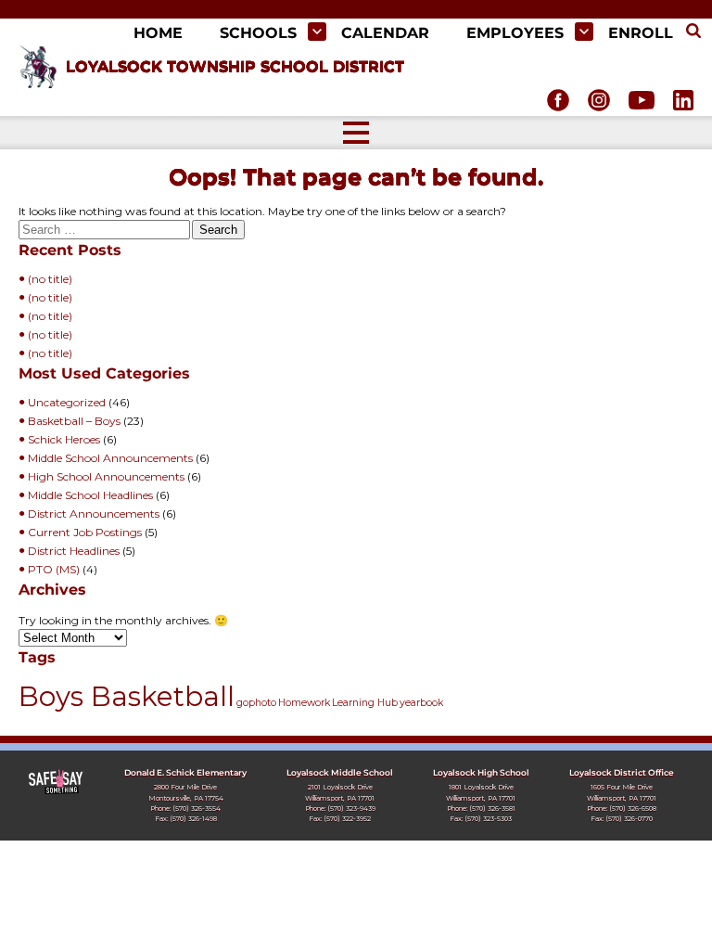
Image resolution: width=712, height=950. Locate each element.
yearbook (421, 703)
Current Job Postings (85, 532)
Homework (304, 703)
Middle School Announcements (110, 458)
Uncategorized (67, 402)
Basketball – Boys (74, 421)
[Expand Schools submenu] (317, 31)
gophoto (256, 703)
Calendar (385, 33)
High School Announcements (106, 476)
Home (158, 33)
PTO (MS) (54, 569)
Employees (515, 33)
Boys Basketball (127, 696)
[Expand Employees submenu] (584, 31)
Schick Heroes (64, 439)
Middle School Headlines (90, 495)
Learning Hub (365, 703)
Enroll (640, 33)
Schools (258, 33)
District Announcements (93, 513)
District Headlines (74, 551)
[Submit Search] (693, 31)
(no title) (50, 279)
